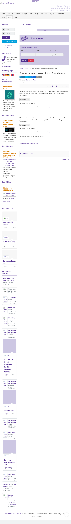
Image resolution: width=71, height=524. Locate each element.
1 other (12, 280)
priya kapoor (7, 278)
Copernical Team (31, 80)
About (64, 514)
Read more (6, 202)
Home (3, 14)
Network (10, 14)
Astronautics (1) (40, 30)
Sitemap (39, 516)
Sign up (6, 47)
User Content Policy (55, 514)
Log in (7, 37)
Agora (3, 17)
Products (44, 14)
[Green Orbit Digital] (9, 94)
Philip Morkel (11, 198)
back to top (65, 159)
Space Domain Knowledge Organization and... (8, 123)
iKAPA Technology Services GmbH (8, 189)
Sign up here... (6, 66)
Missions (5, 224)
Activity (18, 14)
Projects (51, 14)
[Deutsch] (8, 75)
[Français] (13, 75)
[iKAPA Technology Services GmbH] (9, 194)
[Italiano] (11, 75)
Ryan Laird (11, 432)
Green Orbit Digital (7, 88)
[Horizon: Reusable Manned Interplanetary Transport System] (9, 162)
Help (15, 17)
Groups (24, 14)
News (9, 17)
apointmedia (8, 223)
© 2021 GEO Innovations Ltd (13, 514)
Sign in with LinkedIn (11, 41)
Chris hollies (12, 297)
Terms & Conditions (41, 514)
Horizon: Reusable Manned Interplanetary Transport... (9, 154)
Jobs (31, 14)
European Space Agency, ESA (14, 261)
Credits (33, 516)
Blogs (37, 14)
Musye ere (11, 307)
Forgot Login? (8, 45)
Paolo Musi (6, 484)
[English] (3, 75)
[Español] (6, 75)
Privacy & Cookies (28, 514)
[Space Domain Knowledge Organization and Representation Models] (9, 130)
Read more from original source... (29, 143)
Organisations (61, 14)
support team (52, 107)
